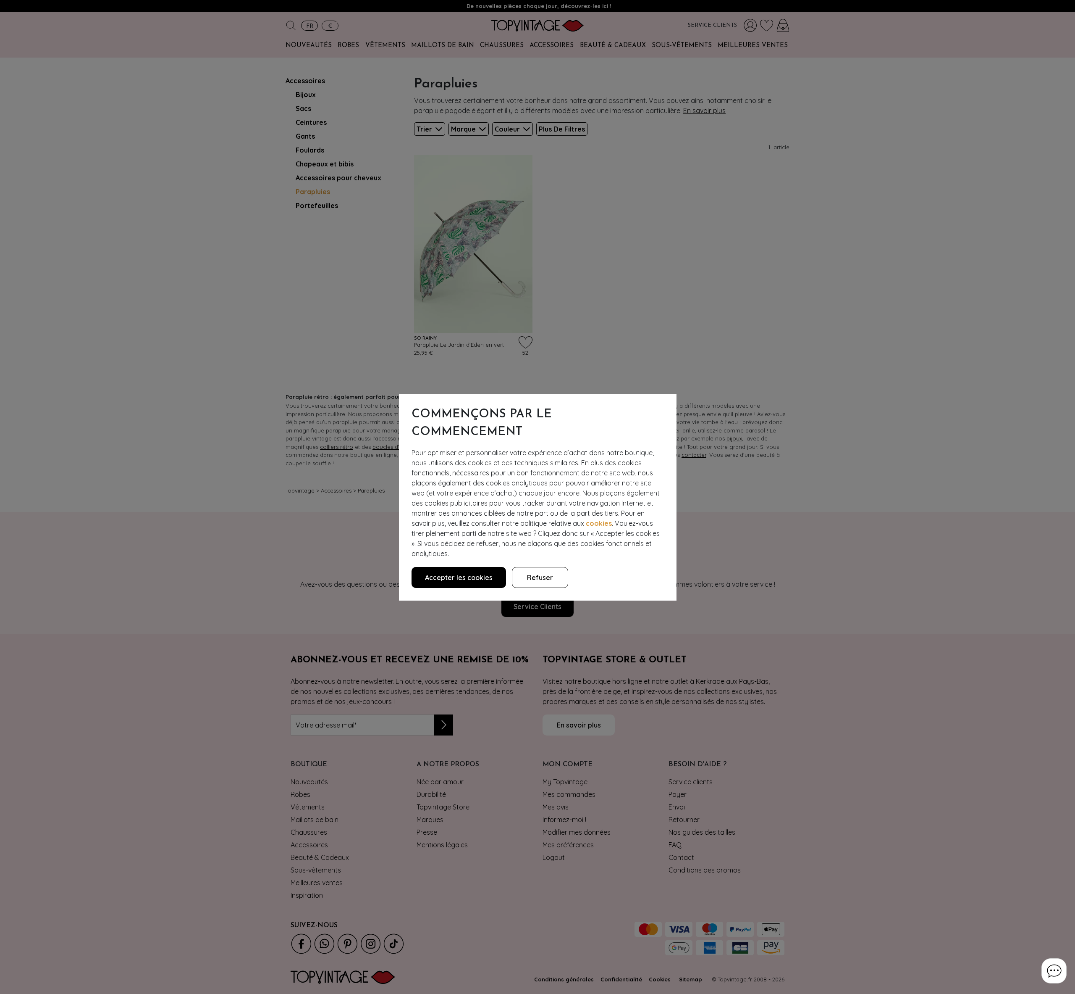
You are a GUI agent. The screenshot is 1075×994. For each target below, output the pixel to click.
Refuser (540, 577)
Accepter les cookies (459, 577)
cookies (599, 523)
